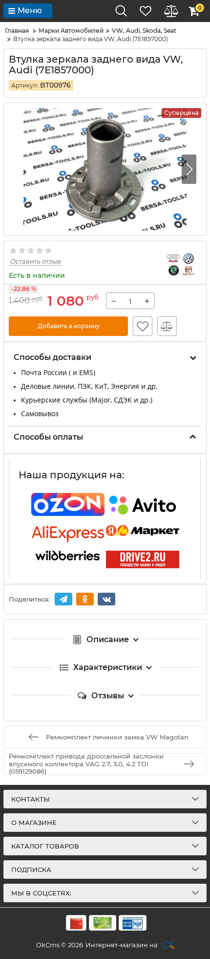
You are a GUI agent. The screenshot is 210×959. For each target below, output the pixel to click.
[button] (189, 169)
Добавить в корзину (69, 326)
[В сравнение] (167, 326)
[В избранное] (142, 326)
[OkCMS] (167, 945)
